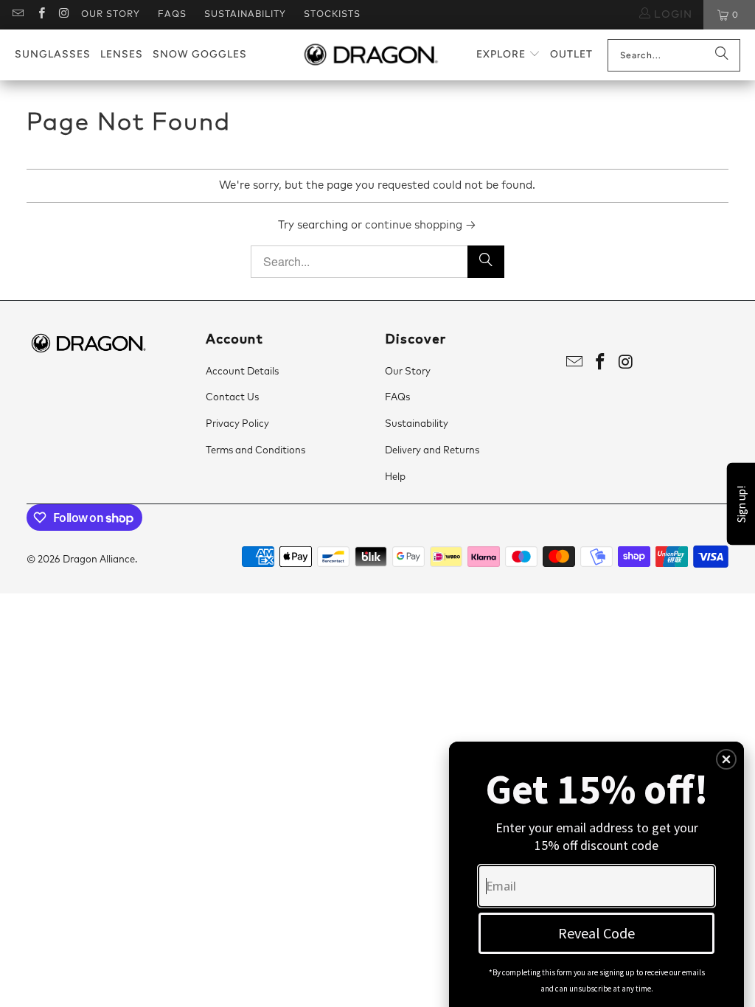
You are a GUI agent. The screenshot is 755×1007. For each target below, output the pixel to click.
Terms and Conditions (255, 451)
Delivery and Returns (432, 451)
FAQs (172, 14)
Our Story (110, 14)
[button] (508, 55)
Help (395, 477)
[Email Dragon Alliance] (17, 15)
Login (671, 15)
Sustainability (245, 14)
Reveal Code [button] (596, 933)
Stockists (332, 14)
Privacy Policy (237, 424)
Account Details (242, 372)
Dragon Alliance (99, 560)
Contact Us (232, 398)
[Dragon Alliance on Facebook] (40, 15)
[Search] (721, 55)
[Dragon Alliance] (370, 55)
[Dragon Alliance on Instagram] (64, 15)
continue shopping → (420, 225)
